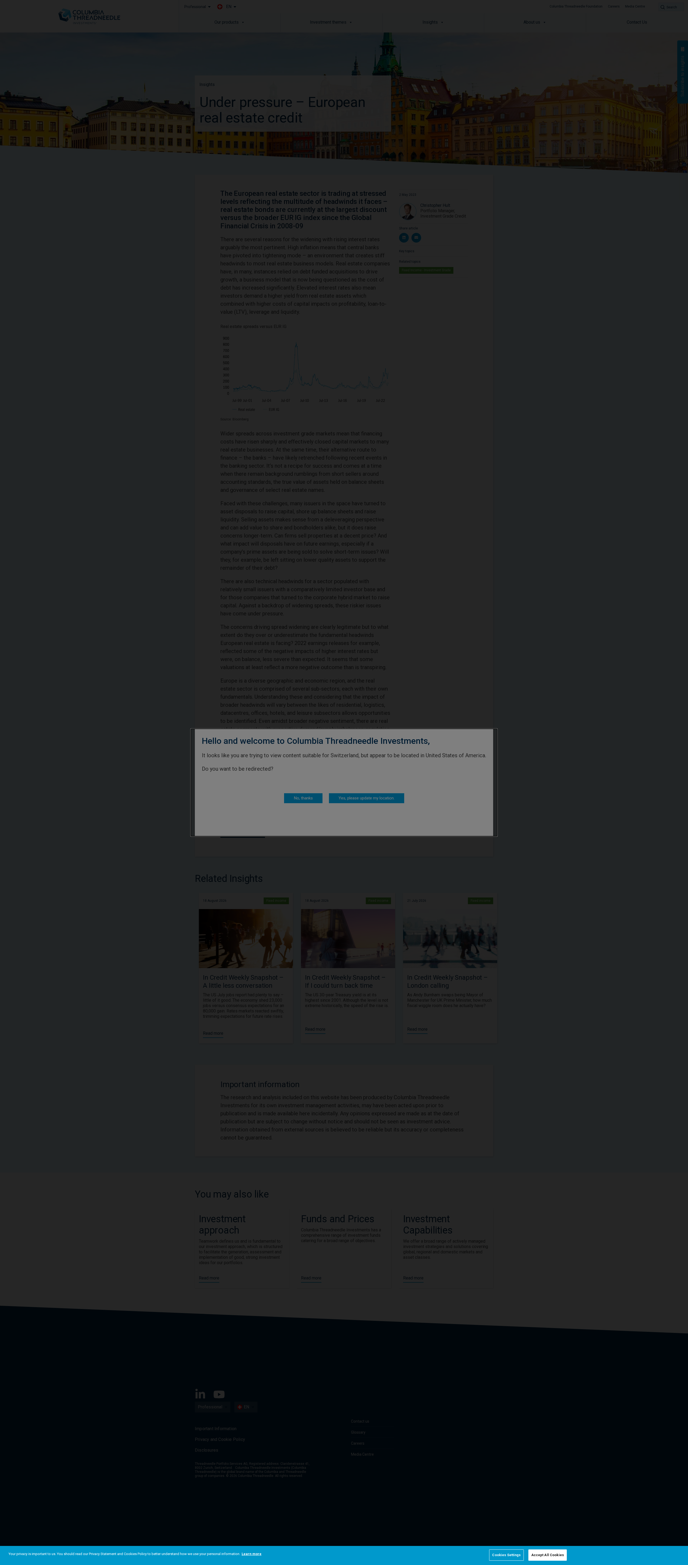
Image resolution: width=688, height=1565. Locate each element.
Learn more (251, 1554)
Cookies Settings (506, 1555)
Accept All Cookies (547, 1555)
